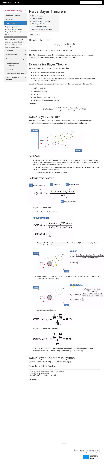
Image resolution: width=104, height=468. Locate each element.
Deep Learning (11, 69)
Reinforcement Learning (15, 59)
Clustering (9, 50)
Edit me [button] (35, 35)
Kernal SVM (8, 34)
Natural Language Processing (12, 64)
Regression (10, 19)
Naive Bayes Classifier (38, 24)
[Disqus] (64, 410)
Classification (10, 23)
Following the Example (40, 26)
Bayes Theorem (37, 18)
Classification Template (12, 47)
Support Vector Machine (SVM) (14, 32)
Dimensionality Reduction (15, 73)
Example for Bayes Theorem (41, 21)
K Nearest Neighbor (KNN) (13, 29)
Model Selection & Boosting (12, 79)
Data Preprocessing (13, 15)
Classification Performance (13, 44)
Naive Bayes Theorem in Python (42, 30)
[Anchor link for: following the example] (47, 26)
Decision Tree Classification (14, 39)
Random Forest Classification (14, 42)
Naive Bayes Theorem (12, 37)
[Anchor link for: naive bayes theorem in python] (52, 29)
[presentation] (64, 45)
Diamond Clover (10, 2)
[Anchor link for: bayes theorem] (42, 18)
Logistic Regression (11, 27)
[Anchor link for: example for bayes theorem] (50, 21)
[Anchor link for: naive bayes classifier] (46, 24)
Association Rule (11, 55)
